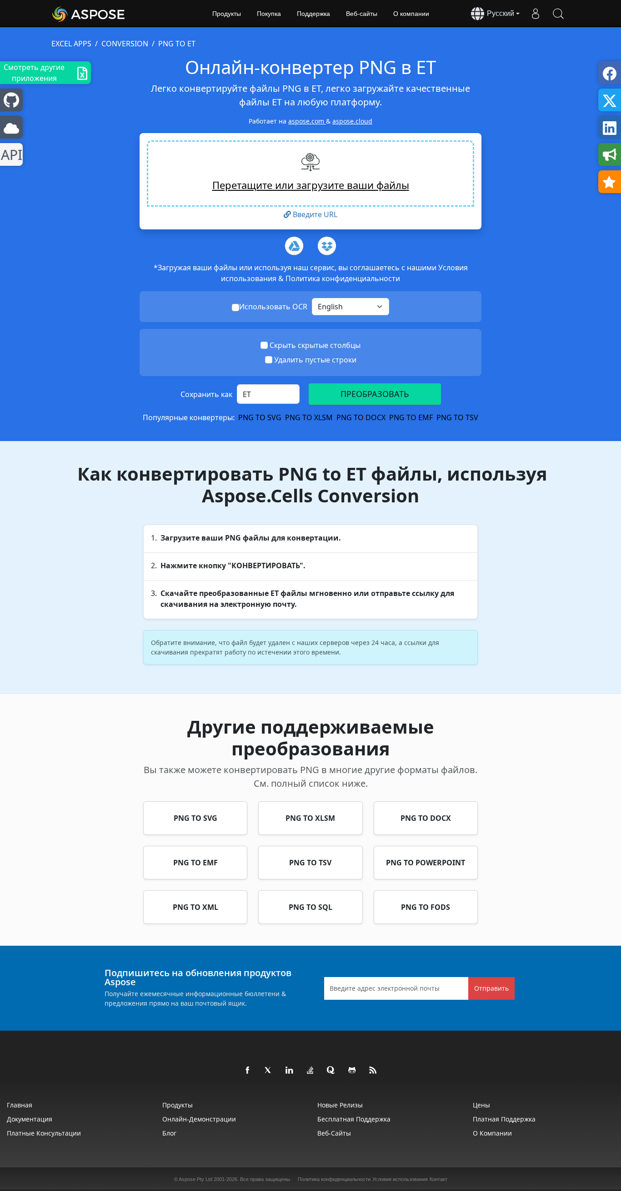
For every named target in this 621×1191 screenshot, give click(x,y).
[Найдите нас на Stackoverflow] (310, 1071)
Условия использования (400, 1179)
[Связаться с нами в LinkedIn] (289, 1071)
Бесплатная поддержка (354, 1119)
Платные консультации (44, 1133)
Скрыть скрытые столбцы (315, 345)
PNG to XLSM (309, 417)
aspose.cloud (352, 121)
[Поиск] (558, 13)
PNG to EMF (411, 417)
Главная (19, 1105)
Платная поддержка (504, 1119)
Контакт (438, 1179)
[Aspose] (88, 13)
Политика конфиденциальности (342, 278)
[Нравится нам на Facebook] (248, 1071)
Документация (29, 1119)
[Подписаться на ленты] (373, 1071)
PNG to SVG (259, 417)
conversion (124, 44)
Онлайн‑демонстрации (199, 1119)
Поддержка (313, 13)
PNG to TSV (457, 417)
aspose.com (307, 121)
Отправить (491, 988)
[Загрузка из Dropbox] (327, 246)
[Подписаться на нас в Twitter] (269, 1071)
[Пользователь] (535, 13)
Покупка (269, 13)
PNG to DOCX (361, 417)
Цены (481, 1105)
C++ (9, 154)
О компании (411, 13)
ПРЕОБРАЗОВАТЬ (375, 393)
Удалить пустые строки (315, 360)
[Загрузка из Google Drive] (294, 246)
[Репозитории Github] (352, 1071)
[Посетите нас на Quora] (331, 1071)
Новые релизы (340, 1105)
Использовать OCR (273, 307)
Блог (169, 1133)
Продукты (226, 13)
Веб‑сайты (361, 13)
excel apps (71, 44)
